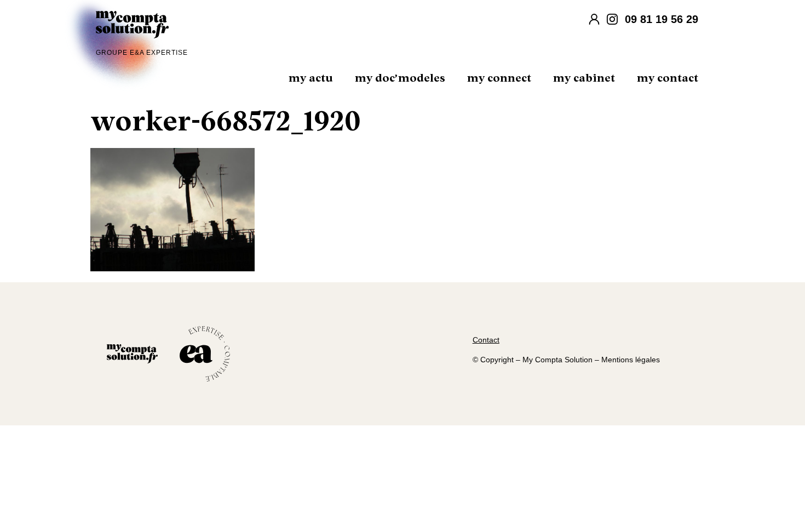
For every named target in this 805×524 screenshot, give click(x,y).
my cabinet (584, 78)
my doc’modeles (400, 78)
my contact (667, 78)
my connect (499, 78)
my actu (311, 78)
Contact (486, 339)
